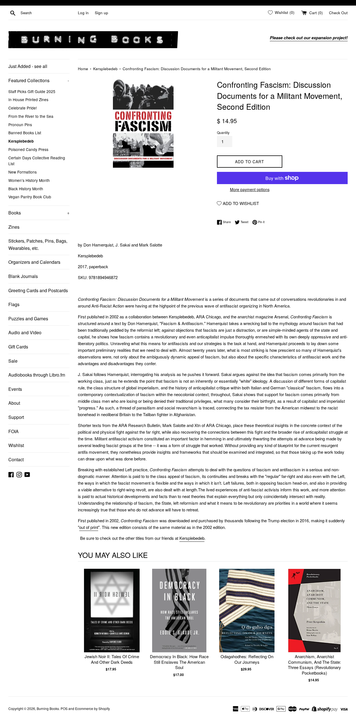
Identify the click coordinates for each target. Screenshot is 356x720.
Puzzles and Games (28, 318)
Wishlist (16, 445)
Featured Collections (38, 80)
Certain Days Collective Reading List (36, 161)
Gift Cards (18, 346)
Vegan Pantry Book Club (29, 196)
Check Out (338, 12)
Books (39, 212)
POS (64, 708)
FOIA (13, 431)
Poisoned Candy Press (28, 149)
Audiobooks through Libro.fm (36, 375)
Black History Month (25, 188)
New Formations (22, 172)
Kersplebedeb (21, 141)
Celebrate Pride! (22, 108)
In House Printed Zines (28, 99)
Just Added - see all (27, 66)
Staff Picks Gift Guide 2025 (31, 91)
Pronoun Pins (20, 124)
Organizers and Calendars (34, 262)
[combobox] (48, 13)
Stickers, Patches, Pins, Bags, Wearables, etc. (37, 244)
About (14, 403)
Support (16, 417)
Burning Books (48, 708)
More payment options (250, 189)
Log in (83, 12)
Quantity (223, 132)
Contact (16, 459)
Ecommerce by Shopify (92, 708)
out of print (88, 527)
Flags (13, 304)
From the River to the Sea (30, 116)
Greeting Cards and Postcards (38, 290)
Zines (13, 227)
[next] (342, 625)
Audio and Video (24, 332)
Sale (13, 361)
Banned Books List (24, 132)
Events (15, 389)
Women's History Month (29, 180)
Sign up (101, 12)
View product (111, 616)
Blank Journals (23, 276)
